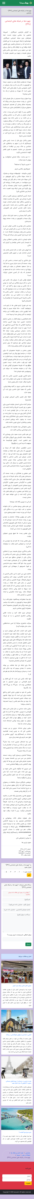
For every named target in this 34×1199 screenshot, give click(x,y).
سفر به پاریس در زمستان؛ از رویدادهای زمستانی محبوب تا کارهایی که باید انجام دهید (18, 1082)
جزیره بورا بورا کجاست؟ (25, 1132)
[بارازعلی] (26, 3)
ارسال (28, 944)
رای (29, 875)
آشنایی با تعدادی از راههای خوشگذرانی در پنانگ (18, 1035)
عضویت (28, 1183)
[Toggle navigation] (3, 3)
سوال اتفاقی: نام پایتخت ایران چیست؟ (19, 935)
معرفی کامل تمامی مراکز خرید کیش (22, 986)
